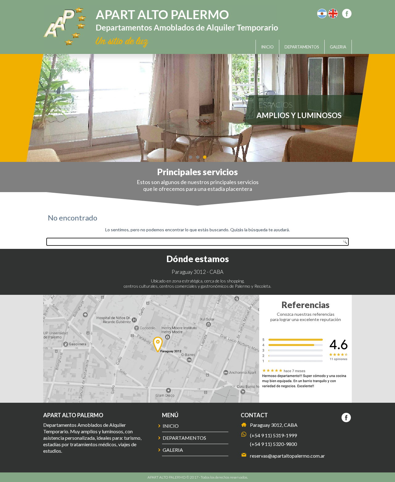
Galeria (338, 46)
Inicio (267, 46)
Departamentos (302, 46)
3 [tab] (204, 157)
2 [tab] (197, 157)
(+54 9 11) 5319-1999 (273, 435)
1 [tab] (190, 157)
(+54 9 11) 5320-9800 (273, 444)
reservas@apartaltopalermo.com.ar (287, 456)
